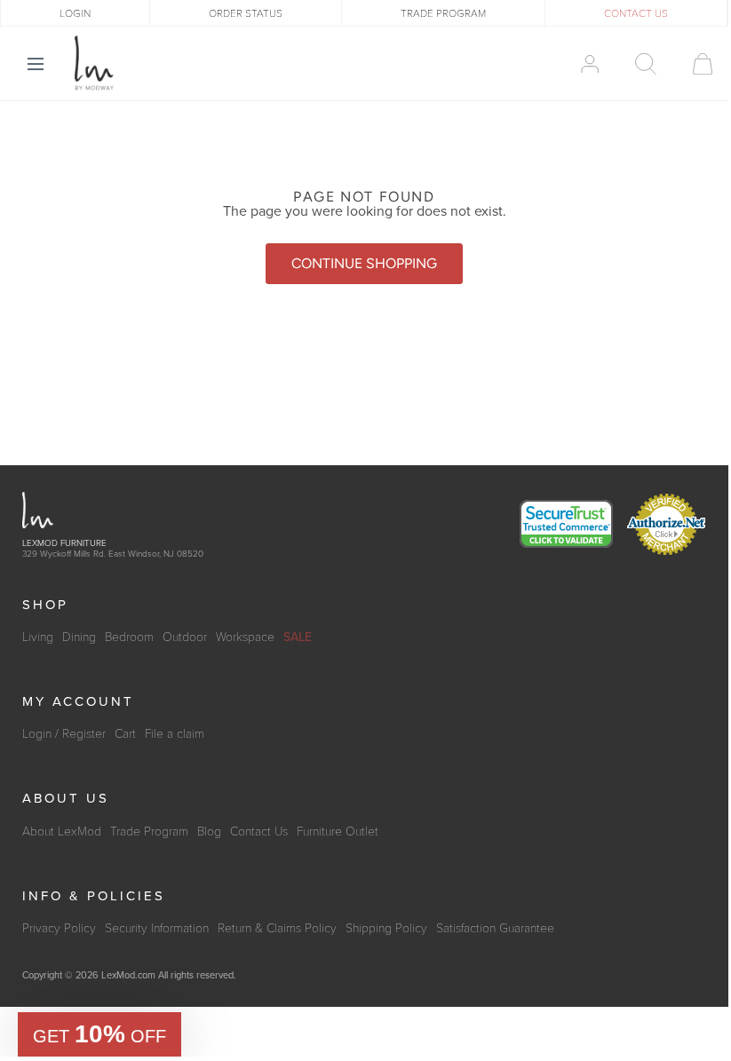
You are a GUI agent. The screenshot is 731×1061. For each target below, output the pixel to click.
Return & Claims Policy (277, 928)
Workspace (245, 637)
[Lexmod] (94, 63)
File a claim (174, 733)
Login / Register (64, 733)
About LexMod (61, 831)
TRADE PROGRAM (443, 13)
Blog (209, 831)
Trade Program (149, 831)
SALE (297, 637)
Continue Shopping (364, 263)
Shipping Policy (386, 928)
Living (37, 637)
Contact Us (259, 831)
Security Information (157, 928)
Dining (79, 637)
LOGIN (75, 13)
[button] (99, 1034)
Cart (125, 733)
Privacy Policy (59, 928)
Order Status (245, 13)
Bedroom (129, 637)
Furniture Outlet (337, 831)
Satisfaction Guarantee (495, 928)
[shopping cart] (694, 64)
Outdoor (185, 637)
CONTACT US (636, 13)
